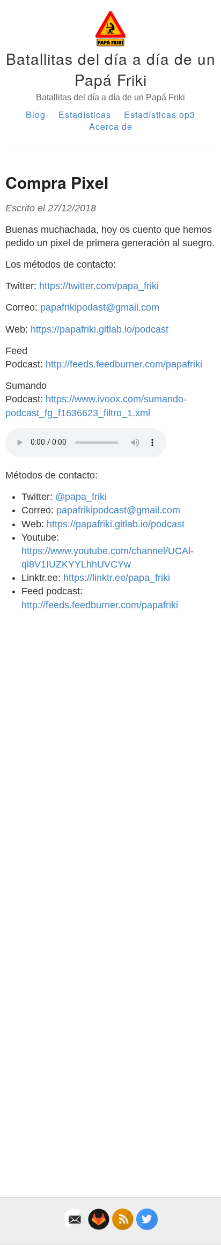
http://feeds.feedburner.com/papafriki (124, 364)
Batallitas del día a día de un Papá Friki (111, 69)
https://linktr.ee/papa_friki (116, 577)
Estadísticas (84, 114)
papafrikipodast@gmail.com (99, 307)
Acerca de (110, 126)
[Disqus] (110, 754)
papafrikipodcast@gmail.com (118, 510)
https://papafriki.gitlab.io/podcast (99, 329)
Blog (36, 114)
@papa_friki (81, 496)
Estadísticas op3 (159, 114)
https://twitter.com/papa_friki (99, 286)
